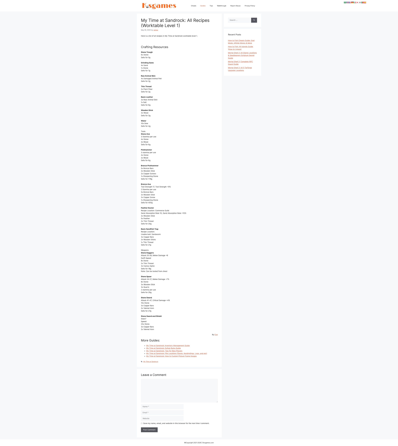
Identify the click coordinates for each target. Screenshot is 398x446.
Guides (203, 6)
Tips (211, 6)
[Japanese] (357, 2)
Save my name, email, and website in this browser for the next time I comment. (176, 423)
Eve (216, 335)
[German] (352, 2)
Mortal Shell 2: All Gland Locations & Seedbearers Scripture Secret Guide (242, 55)
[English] (347, 2)
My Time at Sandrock (150, 361)
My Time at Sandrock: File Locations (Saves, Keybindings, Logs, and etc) (176, 353)
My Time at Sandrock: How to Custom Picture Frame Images (171, 356)
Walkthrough (221, 6)
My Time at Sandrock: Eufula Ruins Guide (163, 348)
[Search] (254, 20)
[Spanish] (365, 2)
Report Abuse (235, 6)
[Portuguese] (362, 2)
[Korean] (360, 2)
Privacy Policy (250, 6)
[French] (350, 2)
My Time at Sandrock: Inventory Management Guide (168, 346)
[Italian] (355, 2)
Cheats (193, 6)
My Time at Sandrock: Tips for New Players (164, 351)
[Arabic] (345, 2)
